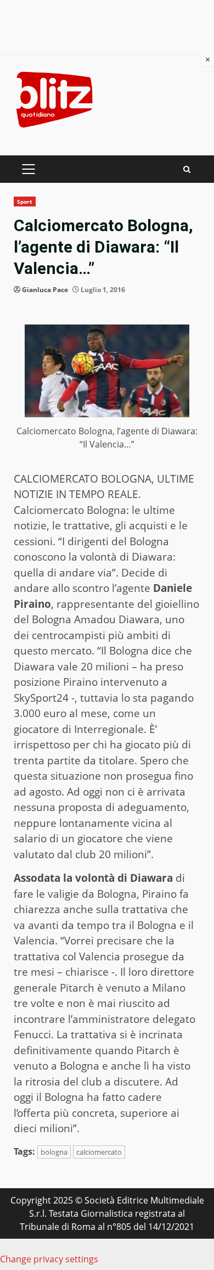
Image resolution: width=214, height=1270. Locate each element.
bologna (54, 1152)
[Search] (186, 169)
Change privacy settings (49, 1259)
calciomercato (99, 1152)
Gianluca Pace (45, 289)
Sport (24, 201)
